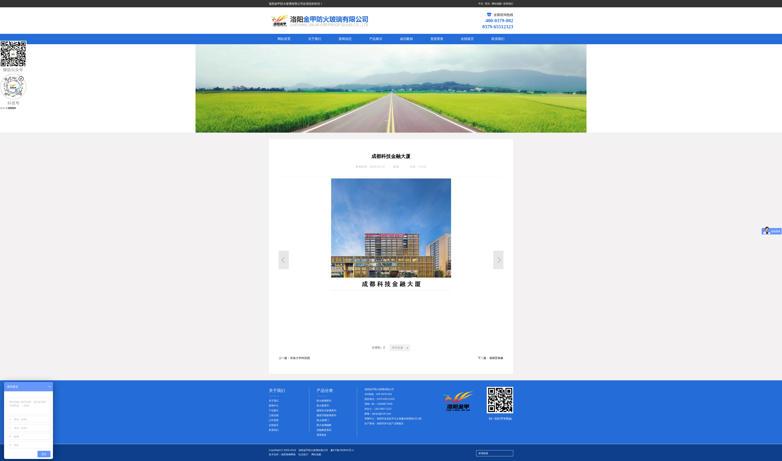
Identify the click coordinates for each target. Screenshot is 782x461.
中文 (480, 3)
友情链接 (483, 453)
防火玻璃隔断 (324, 425)
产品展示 (274, 410)
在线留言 (274, 425)
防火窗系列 (323, 405)
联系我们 (508, 3)
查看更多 (321, 434)
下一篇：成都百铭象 (490, 358)
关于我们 (274, 400)
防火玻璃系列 (324, 400)
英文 (487, 3)
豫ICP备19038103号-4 (342, 450)
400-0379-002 (499, 20)
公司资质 (274, 420)
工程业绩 (274, 415)
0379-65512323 (497, 26)
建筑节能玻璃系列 (326, 415)
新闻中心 (274, 405)
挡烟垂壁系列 (324, 430)
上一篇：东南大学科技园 (294, 358)
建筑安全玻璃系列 (326, 410)
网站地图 (497, 3)
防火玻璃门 (323, 420)
